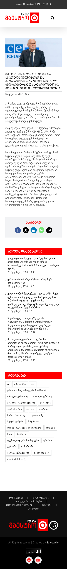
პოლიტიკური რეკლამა (19, 504)
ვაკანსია (47, 504)
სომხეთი (22, 434)
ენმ (32, 384)
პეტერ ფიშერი (15, 421)
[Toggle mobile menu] (60, 18)
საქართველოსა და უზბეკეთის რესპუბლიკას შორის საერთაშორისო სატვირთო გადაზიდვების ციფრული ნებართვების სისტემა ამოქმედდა (30, 323)
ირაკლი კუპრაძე (42, 396)
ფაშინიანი (27, 446)
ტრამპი (47, 440)
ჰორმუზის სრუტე (16, 459)
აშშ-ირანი (20, 384)
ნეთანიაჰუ (37, 415)
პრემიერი (33, 421)
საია (10, 434)
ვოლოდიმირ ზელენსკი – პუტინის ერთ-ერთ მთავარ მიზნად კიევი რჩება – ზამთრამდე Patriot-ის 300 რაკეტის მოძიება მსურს (33, 263)
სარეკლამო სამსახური (29, 501)
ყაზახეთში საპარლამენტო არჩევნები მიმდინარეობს (30, 281)
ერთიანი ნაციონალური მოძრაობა (27, 390)
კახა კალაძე (14, 409)
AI (8, 384)
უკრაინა (12, 446)
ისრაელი (45, 403)
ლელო (30, 409)
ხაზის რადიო (41, 453)
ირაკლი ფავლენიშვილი (21, 403)
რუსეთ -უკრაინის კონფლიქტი (24, 428)
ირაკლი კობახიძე (17, 396)
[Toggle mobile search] (52, 18)
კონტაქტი (33, 508)
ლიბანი (43, 409)
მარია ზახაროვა (16, 415)
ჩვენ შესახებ (16, 498)
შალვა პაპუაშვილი (18, 453)
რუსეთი (50, 428)
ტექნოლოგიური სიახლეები (23, 440)
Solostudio (52, 543)
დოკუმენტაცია (41, 498)
